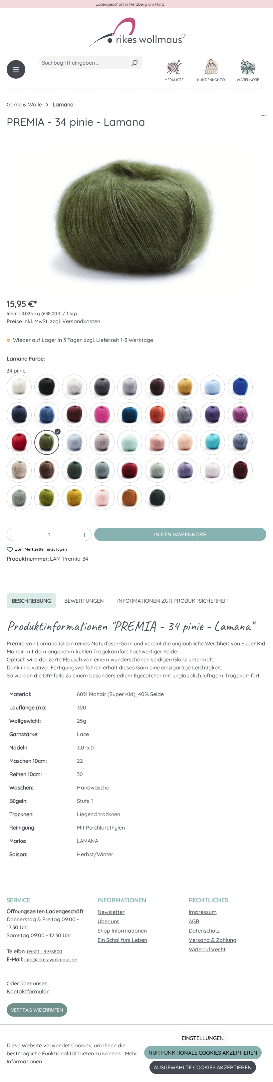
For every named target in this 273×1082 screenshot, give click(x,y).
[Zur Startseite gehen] (136, 32)
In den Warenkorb (180, 534)
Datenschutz (204, 930)
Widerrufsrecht (207, 949)
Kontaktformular (27, 991)
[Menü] (16, 69)
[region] (136, 220)
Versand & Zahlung (212, 940)
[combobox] (83, 62)
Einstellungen (203, 1038)
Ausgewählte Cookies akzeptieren (203, 1067)
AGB (194, 921)
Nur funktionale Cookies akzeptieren (202, 1052)
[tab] (31, 600)
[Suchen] (134, 62)
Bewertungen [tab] (84, 600)
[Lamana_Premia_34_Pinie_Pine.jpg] (136, 220)
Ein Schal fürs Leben (122, 940)
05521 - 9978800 (44, 952)
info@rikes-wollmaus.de (50, 960)
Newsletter (111, 912)
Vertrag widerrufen (37, 1010)
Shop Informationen (122, 930)
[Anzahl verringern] (14, 534)
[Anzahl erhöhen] (85, 534)
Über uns (109, 921)
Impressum (203, 912)
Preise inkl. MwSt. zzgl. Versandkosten (53, 321)
